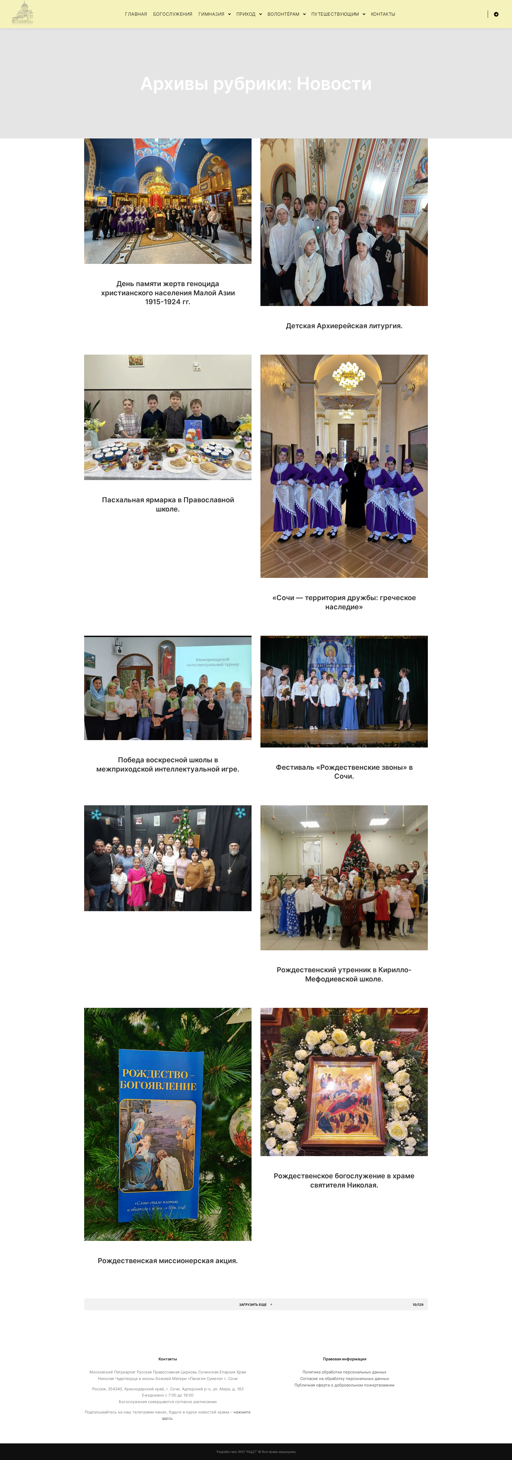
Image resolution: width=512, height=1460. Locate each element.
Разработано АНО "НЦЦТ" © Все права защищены (256, 1452)
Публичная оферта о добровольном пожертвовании (344, 1385)
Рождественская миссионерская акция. (168, 1260)
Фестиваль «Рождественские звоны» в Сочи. (344, 772)
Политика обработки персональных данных (344, 1372)
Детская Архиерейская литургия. (344, 325)
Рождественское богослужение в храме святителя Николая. (344, 1180)
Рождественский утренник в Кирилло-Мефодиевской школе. (344, 974)
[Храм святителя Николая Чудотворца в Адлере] (22, 14)
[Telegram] (496, 14)
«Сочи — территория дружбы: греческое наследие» (344, 602)
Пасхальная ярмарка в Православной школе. (168, 504)
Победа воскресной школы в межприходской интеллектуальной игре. (167, 764)
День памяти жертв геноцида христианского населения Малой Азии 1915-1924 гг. (168, 292)
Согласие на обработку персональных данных (344, 1378)
